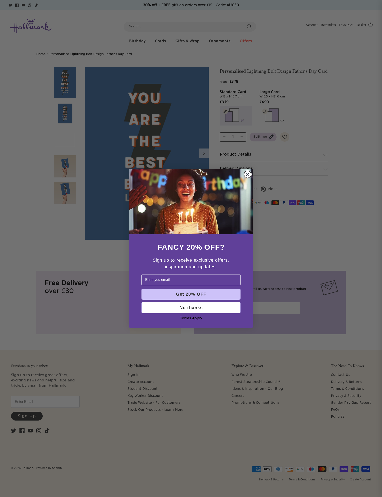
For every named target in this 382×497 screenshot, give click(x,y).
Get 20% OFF (191, 294)
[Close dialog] (247, 174)
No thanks (191, 307)
